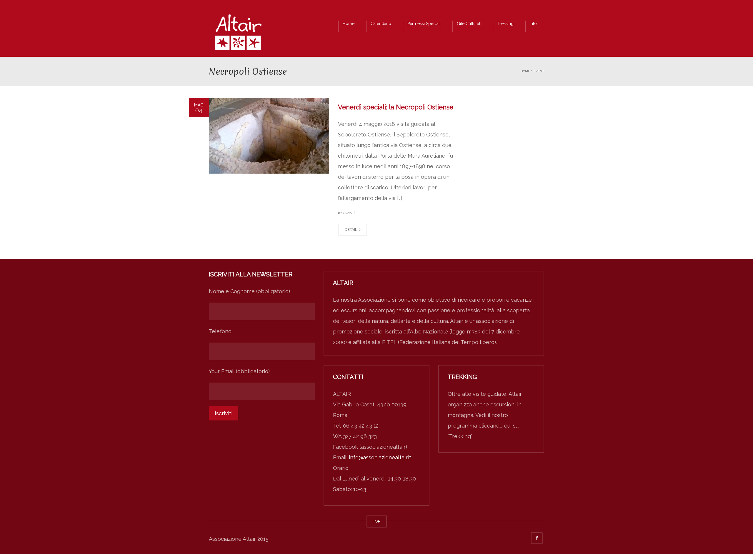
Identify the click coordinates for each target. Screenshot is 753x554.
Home (348, 23)
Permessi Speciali (424, 23)
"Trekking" (460, 436)
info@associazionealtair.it (380, 457)
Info (533, 23)
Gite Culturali (469, 23)
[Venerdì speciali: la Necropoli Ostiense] (269, 136)
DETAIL (351, 229)
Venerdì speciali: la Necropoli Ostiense (395, 107)
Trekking (505, 23)
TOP (376, 521)
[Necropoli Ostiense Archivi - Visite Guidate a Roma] (238, 34)
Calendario (381, 23)
